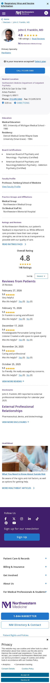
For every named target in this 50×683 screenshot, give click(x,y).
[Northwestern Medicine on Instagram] (23, 519)
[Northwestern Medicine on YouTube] (15, 523)
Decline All (25, 680)
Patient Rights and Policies (15, 635)
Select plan (40, 61)
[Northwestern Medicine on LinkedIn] (31, 519)
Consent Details (8, 669)
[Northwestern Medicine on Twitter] (15, 519)
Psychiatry (6, 52)
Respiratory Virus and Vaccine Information (17, 4)
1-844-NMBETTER (25, 616)
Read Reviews (38, 38)
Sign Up (22, 537)
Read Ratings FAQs (12, 244)
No (28, 301)
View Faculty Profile (11, 186)
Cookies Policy (28, 669)
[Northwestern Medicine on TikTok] (39, 519)
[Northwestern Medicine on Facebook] (7, 519)
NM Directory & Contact (25, 625)
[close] (47, 4)
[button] (3, 12)
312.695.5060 (15, 99)
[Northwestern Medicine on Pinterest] (7, 523)
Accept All (25, 675)
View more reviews (12, 381)
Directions (23, 103)
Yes (20, 301)
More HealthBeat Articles (16, 488)
